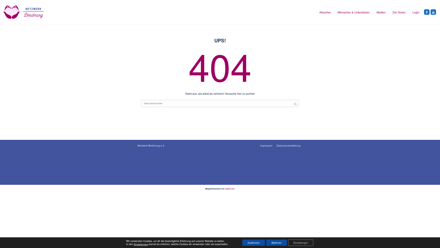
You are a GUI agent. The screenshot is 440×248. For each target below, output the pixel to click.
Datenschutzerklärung (288, 145)
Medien (381, 12)
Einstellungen (141, 244)
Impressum (266, 145)
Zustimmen (254, 242)
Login (415, 12)
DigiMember (230, 188)
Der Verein (399, 12)
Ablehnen (276, 242)
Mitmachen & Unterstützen (354, 12)
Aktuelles (325, 12)
